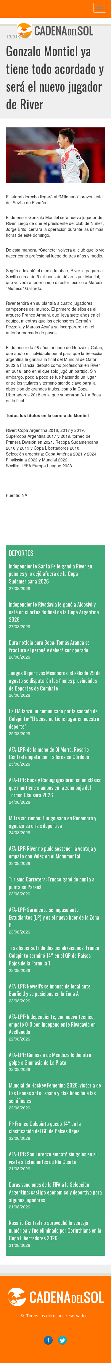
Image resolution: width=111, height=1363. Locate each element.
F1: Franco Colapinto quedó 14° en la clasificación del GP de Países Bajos (45, 1127)
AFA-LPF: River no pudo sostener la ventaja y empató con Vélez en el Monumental (52, 852)
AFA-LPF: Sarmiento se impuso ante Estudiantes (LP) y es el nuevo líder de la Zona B (54, 917)
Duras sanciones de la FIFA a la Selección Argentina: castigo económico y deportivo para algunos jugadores (55, 1192)
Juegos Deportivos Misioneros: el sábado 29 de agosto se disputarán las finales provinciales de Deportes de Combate (55, 680)
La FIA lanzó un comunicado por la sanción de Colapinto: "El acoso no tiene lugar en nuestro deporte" (54, 718)
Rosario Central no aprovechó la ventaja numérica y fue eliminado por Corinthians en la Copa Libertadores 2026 (55, 1230)
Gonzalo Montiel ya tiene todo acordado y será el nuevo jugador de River (55, 77)
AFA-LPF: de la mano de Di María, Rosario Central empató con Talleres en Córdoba (49, 753)
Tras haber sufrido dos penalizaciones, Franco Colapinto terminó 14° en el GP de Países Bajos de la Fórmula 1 (54, 955)
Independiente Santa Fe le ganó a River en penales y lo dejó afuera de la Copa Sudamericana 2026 (50, 573)
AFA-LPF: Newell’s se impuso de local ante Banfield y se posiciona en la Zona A (50, 990)
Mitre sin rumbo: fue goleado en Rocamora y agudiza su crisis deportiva (52, 821)
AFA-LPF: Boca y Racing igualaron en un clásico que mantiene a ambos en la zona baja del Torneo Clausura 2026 (55, 787)
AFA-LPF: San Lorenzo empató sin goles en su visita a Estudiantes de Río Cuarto (53, 1158)
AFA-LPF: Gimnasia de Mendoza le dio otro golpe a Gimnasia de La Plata (50, 1058)
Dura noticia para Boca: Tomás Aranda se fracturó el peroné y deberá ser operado (49, 646)
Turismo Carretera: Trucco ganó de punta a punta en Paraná (51, 883)
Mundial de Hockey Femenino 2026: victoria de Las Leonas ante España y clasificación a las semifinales (55, 1092)
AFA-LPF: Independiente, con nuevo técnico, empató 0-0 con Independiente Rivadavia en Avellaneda (52, 1024)
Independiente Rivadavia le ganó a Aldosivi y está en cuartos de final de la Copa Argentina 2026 (54, 611)
